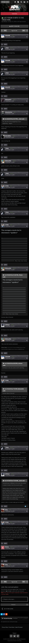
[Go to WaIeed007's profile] (2, 100)
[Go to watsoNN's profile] (2, 36)
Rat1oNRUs (8, 136)
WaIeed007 (8, 99)
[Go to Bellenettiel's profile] (2, 161)
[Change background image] (24, 2)
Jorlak (7, 186)
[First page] (2, 31)
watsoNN (7, 35)
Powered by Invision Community (14, 640)
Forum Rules (11, 627)
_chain (7, 48)
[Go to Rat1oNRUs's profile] (2, 136)
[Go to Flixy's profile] (2, 510)
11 (27, 604)
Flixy (6, 509)
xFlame (21, 275)
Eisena (7, 547)
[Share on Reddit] (6, 614)
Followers (13, 604)
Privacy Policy (5, 627)
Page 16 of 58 (15, 30)
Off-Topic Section (21, 21)
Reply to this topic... (9, 599)
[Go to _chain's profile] (2, 48)
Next (24, 30)
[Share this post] (26, 36)
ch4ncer (5, 21)
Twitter (14, 636)
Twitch (17, 636)
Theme (14, 633)
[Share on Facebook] (4, 614)
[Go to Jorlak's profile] (2, 186)
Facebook (11, 636)
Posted (9, 36)
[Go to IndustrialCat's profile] (2, 112)
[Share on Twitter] (2, 614)
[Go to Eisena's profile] (2, 547)
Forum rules (14, 13)
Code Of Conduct (19, 627)
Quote (5, 44)
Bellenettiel (8, 160)
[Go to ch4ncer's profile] (2, 325)
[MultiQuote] (2, 44)
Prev (5, 30)
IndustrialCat (8, 112)
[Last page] (27, 31)
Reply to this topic (15, 26)
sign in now (8, 591)
